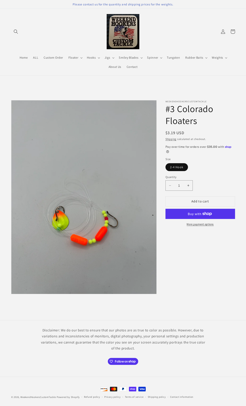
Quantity (171, 177)
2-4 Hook (176, 167)
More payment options (200, 224)
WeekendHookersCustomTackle (38, 397)
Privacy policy (112, 397)
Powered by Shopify (68, 397)
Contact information (181, 397)
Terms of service (134, 397)
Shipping (170, 139)
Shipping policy (157, 397)
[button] (16, 32)
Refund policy (92, 397)
